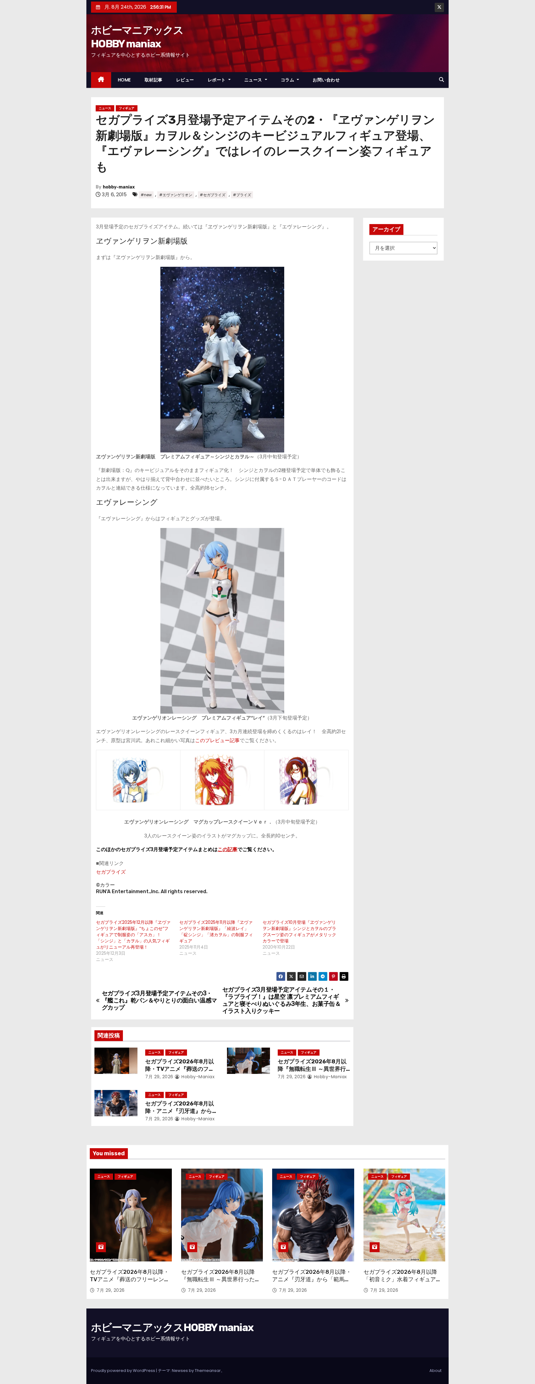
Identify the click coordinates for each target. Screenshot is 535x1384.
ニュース (254, 80)
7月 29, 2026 (159, 1077)
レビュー (185, 80)
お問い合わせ (326, 80)
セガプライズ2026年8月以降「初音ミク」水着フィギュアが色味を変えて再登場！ (402, 1279)
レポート (217, 80)
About (435, 1370)
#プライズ (242, 194)
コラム (288, 80)
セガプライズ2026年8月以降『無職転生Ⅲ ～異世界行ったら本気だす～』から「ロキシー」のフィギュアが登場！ (220, 1283)
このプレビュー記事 (217, 740)
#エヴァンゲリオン (175, 194)
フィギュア (126, 108)
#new (146, 194)
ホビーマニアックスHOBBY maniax (172, 1327)
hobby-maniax (119, 187)
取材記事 (154, 80)
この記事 (227, 849)
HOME (124, 80)
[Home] (101, 80)
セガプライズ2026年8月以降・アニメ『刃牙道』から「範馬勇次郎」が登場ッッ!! (180, 1111)
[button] (441, 79)
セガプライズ (111, 872)
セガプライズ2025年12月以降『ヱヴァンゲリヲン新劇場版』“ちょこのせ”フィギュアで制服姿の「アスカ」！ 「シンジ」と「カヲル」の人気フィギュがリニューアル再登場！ (133, 934)
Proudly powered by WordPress (123, 1370)
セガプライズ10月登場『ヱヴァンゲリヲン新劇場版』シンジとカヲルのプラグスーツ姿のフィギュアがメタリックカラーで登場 (299, 931)
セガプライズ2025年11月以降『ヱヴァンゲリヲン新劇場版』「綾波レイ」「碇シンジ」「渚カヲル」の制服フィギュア (216, 931)
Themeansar (208, 1370)
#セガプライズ (212, 194)
